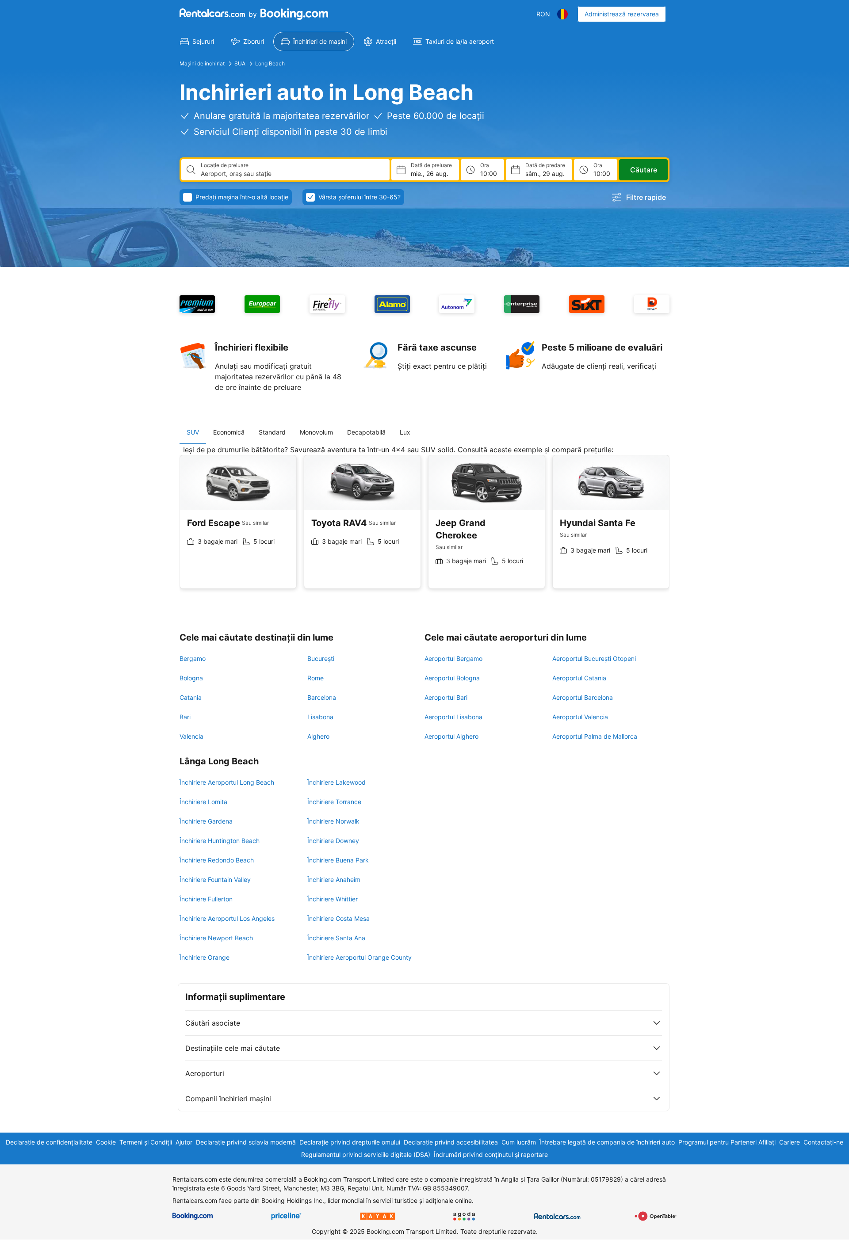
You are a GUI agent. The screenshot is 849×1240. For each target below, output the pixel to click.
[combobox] (291, 173)
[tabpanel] (424, 523)
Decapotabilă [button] (366, 432)
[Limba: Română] (562, 14)
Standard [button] (272, 432)
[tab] (193, 432)
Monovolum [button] (316, 432)
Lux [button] (405, 432)
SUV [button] (193, 432)
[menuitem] (197, 41)
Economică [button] (229, 432)
